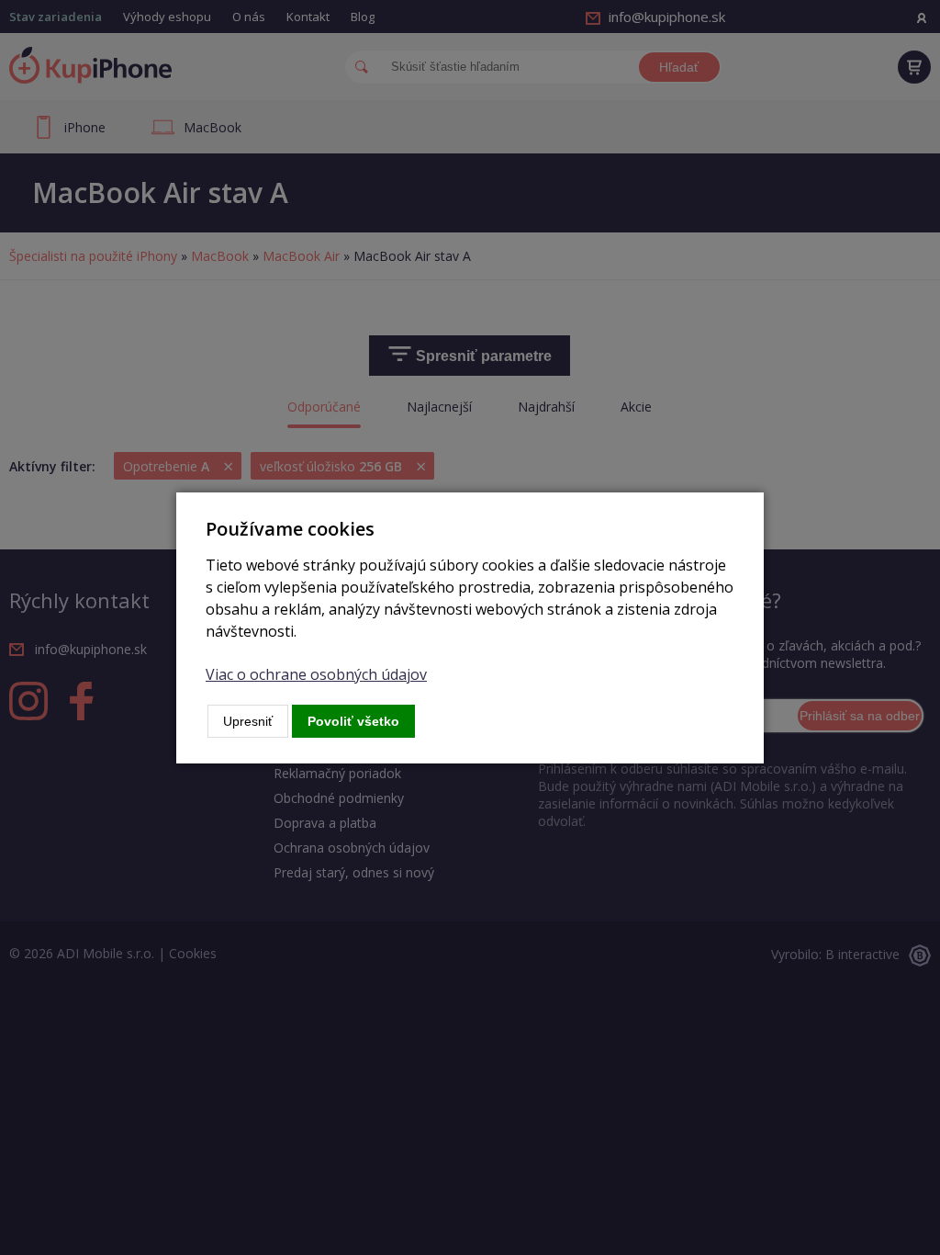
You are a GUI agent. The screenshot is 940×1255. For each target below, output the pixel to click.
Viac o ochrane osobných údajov (316, 674)
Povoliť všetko (353, 721)
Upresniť (248, 721)
